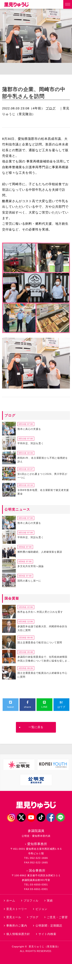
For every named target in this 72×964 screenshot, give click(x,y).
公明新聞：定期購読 (48, 925)
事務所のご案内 (16, 925)
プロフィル (31, 900)
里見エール (13, 917)
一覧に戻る (35, 727)
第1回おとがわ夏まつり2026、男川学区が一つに (42, 476)
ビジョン (41, 908)
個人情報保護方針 (18, 933)
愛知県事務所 (37, 844)
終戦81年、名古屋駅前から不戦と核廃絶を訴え (42, 459)
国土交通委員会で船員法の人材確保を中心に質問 (42, 675)
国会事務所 (37, 870)
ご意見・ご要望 (57, 917)
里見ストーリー (16, 908)
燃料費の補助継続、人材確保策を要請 (39, 551)
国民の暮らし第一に (29, 580)
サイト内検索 (47, 933)
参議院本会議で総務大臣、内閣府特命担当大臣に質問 (42, 628)
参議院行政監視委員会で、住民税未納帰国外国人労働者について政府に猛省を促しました (42, 659)
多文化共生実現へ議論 (30, 566)
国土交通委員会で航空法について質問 (39, 642)
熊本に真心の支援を (29, 429)
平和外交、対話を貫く (30, 443)
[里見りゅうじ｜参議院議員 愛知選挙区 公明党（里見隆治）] (16, 6)
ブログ (51, 108)
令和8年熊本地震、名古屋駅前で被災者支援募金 (43, 492)
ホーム (10, 900)
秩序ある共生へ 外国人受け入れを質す (40, 611)
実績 (50, 900)
